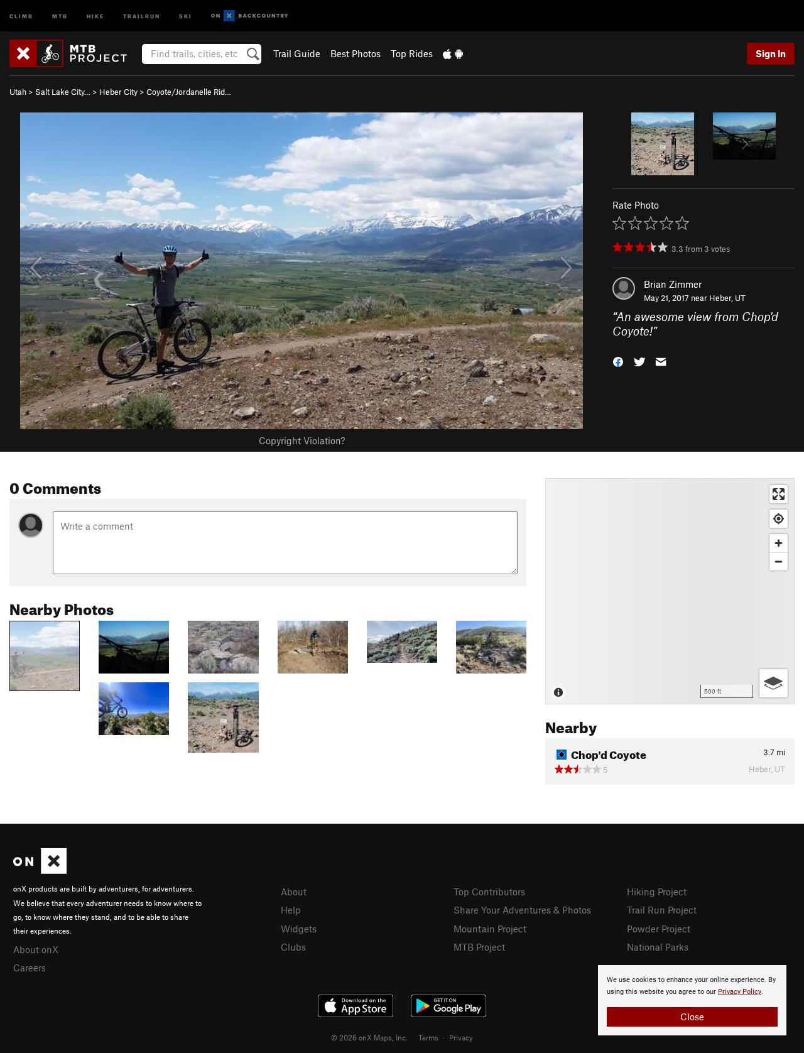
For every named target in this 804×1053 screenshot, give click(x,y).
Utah (17, 92)
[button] (618, 360)
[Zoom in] (778, 543)
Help (291, 909)
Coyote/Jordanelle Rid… (188, 92)
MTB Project (479, 946)
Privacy (461, 1037)
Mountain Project (490, 928)
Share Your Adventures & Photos (522, 909)
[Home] (74, 53)
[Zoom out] (778, 561)
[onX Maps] (40, 870)
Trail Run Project (662, 909)
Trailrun (141, 15)
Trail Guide (296, 53)
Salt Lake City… (62, 92)
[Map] (670, 591)
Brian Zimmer (673, 284)
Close (692, 1016)
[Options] (773, 683)
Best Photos (355, 53)
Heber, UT (727, 298)
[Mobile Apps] (453, 53)
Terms (428, 1037)
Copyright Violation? (302, 440)
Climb (21, 15)
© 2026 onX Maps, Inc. (369, 1037)
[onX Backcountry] (250, 16)
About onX (35, 949)
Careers (29, 967)
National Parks (657, 946)
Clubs (293, 946)
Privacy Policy (739, 992)
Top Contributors (489, 891)
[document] (692, 1000)
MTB (60, 15)
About (294, 891)
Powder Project (658, 928)
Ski (185, 15)
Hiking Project (657, 891)
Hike (95, 15)
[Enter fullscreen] (778, 494)
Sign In (771, 53)
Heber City (118, 92)
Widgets (299, 928)
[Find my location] (778, 519)
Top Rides (412, 53)
